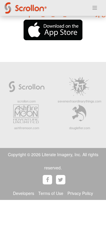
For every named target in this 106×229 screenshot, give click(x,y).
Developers (23, 193)
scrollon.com (26, 101)
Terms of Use (50, 193)
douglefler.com (79, 127)
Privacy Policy (80, 193)
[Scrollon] (39, 8)
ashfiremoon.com (26, 127)
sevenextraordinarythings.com (79, 101)
